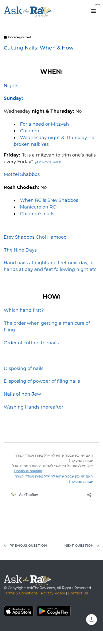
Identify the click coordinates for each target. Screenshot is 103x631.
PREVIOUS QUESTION (28, 545)
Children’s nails (37, 213)
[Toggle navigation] (93, 11)
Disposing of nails (24, 368)
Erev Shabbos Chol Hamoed (35, 237)
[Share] (91, 619)
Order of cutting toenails (31, 343)
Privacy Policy (53, 593)
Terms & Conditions (21, 593)
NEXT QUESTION (79, 545)
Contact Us (78, 593)
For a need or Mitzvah (44, 124)
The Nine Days (20, 250)
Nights (11, 85)
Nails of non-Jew (22, 394)
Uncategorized (19, 37)
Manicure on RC (38, 207)
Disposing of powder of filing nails (42, 381)
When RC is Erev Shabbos (49, 200)
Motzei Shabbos (22, 174)
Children (29, 131)
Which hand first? (24, 310)
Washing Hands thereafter (33, 407)
